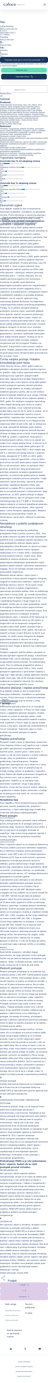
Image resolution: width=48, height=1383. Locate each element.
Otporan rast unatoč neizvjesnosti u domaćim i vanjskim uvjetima (22, 218)
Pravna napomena (24, 1361)
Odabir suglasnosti (24, 1376)
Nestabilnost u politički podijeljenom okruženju (19, 223)
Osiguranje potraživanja (12, 1310)
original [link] (14, 66)
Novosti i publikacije (30, 1305)
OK (1, 96)
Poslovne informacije (11, 1315)
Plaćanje (5, 700)
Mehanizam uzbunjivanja (24, 1371)
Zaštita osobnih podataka (24, 1366)
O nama (28, 1313)
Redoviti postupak (9, 703)
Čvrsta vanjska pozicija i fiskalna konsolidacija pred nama (23, 221)
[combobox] (24, 89)
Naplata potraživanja (9, 702)
